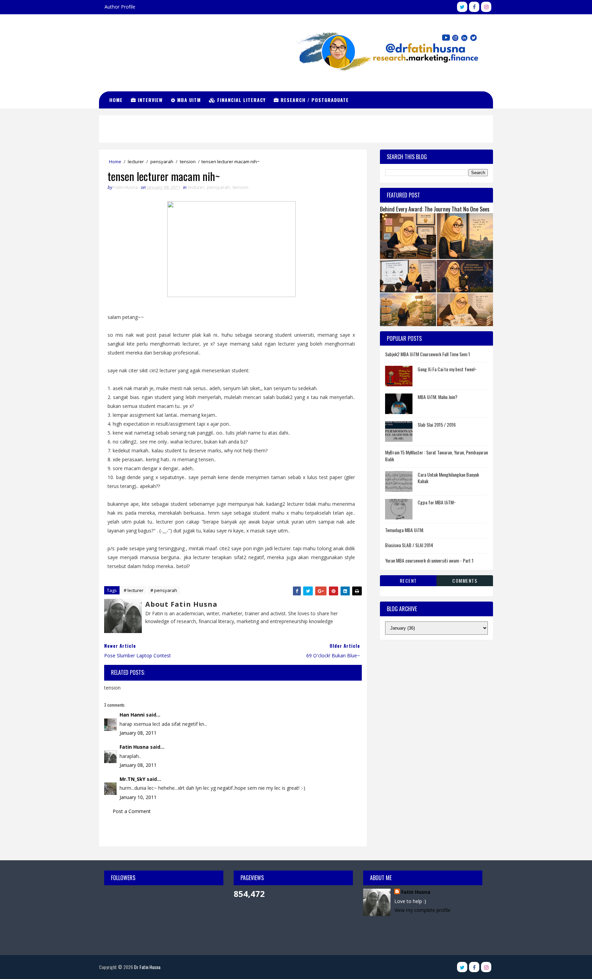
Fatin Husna (134, 747)
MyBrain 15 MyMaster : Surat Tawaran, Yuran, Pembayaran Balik (436, 456)
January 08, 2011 (138, 733)
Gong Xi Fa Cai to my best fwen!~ (447, 369)
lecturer (136, 161)
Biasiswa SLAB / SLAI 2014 (409, 545)
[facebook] (474, 7)
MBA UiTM (188, 99)
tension (188, 161)
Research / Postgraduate (314, 99)
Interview (149, 99)
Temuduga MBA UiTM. (404, 529)
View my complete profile (422, 910)
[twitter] (462, 7)
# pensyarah (163, 590)
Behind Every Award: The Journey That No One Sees (435, 209)
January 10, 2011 (138, 797)
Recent (408, 580)
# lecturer (134, 590)
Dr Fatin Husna (133, 44)
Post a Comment (132, 811)
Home (116, 99)
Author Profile (119, 6)
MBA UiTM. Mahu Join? (437, 396)
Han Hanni (132, 714)
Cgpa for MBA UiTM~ (437, 502)
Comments (464, 580)
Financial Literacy (240, 99)
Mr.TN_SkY (132, 779)
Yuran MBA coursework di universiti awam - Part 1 (429, 560)
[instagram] (486, 7)
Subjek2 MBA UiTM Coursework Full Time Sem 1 (427, 354)
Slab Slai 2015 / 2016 (437, 424)
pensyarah (161, 161)
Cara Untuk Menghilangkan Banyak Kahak (448, 478)
